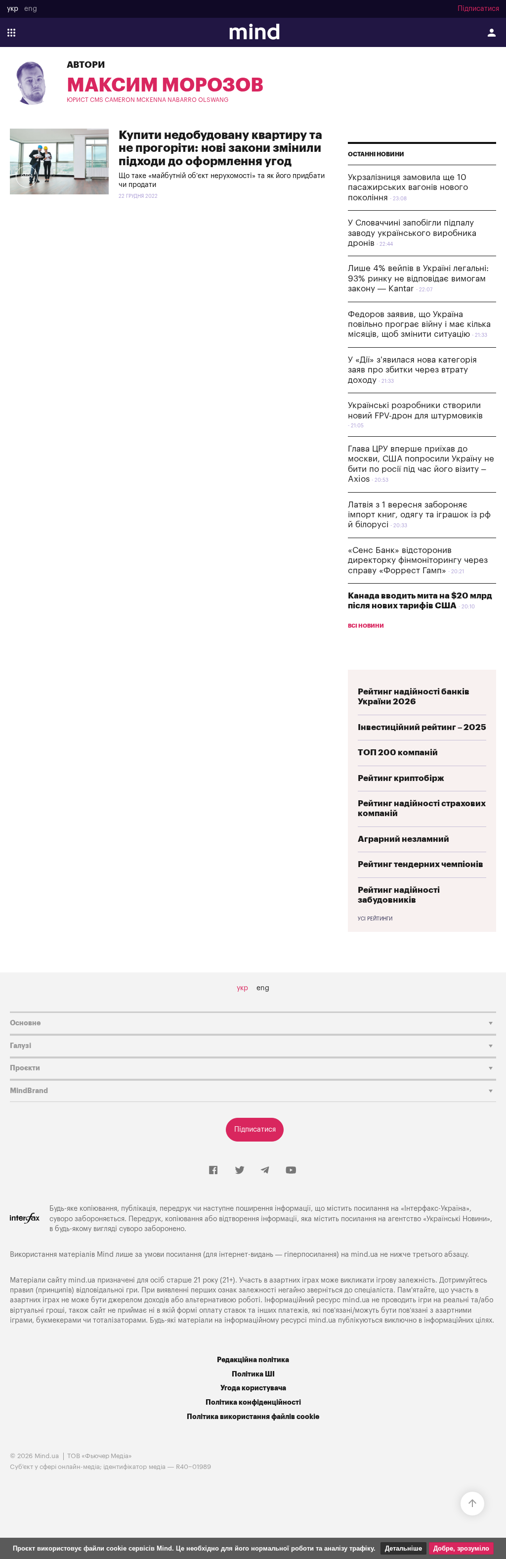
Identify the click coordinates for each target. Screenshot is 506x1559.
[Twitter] (239, 1170)
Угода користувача (253, 1388)
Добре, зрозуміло (461, 1548)
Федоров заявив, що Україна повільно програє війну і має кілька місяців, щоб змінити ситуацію (419, 324)
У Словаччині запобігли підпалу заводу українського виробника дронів (412, 233)
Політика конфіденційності (253, 1402)
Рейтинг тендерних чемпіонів (420, 864)
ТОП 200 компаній (398, 752)
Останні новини (376, 154)
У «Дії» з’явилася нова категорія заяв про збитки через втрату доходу (412, 370)
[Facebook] (213, 1170)
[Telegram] (265, 1170)
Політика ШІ (253, 1374)
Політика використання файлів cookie (253, 1417)
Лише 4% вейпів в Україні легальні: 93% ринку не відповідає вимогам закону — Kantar (418, 278)
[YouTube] (291, 1170)
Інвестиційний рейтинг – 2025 (422, 727)
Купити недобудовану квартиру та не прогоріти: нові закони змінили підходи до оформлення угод (220, 148)
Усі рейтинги (375, 919)
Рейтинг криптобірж (401, 778)
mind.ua (364, 1254)
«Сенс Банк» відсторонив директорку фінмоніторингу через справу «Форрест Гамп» (418, 560)
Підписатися (478, 8)
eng (30, 8)
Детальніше (403, 1548)
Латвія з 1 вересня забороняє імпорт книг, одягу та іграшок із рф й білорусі (419, 515)
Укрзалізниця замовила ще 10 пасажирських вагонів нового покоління (408, 187)
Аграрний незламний (403, 839)
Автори (86, 64)
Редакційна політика (253, 1360)
